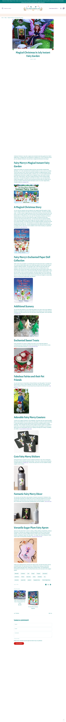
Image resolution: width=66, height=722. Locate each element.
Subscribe (33, 369)
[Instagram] (31, 372)
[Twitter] (37, 372)
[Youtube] (30, 372)
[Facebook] (28, 372)
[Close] (43, 346)
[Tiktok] (33, 372)
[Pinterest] (35, 372)
